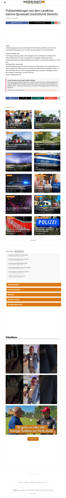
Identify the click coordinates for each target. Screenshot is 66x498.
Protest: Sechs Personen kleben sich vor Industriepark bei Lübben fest (46, 165)
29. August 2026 (12, 127)
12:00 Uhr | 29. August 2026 (16, 264)
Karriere (20, 482)
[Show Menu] (5, 2)
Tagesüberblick (13, 285)
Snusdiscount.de (42, 490)
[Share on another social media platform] (59, 23)
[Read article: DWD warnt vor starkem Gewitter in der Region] (19, 162)
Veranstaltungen (14, 290)
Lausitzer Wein (28, 490)
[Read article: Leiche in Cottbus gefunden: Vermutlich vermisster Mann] (19, 183)
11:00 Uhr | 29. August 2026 (16, 277)
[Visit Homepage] (34, 2)
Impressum (26, 482)
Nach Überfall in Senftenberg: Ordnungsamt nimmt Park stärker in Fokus (47, 144)
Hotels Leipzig (50, 490)
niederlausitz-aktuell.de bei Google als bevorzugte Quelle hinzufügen (41, 90)
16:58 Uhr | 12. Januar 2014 (12, 18)
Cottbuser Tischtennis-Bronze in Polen (16, 276)
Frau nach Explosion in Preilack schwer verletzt (18, 271)
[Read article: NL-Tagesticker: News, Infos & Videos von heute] (19, 119)
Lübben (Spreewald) (41, 154)
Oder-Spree (38, 196)
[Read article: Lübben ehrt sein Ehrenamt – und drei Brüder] (47, 183)
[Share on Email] (56, 23)
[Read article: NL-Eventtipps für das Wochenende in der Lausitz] (19, 204)
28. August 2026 (40, 148)
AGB (46, 482)
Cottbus (9, 154)
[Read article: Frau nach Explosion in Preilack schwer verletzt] (19, 140)
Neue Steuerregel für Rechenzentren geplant (17, 263)
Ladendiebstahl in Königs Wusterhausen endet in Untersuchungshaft (43, 229)
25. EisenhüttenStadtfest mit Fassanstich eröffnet (19, 267)
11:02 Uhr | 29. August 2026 (16, 273)
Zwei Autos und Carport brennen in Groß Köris (18, 259)
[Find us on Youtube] (34, 494)
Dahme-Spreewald (40, 175)
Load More (33, 240)
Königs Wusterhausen (41, 217)
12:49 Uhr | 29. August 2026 (16, 260)
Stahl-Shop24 (35, 490)
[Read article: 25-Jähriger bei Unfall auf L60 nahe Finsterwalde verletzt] (19, 225)
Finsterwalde (10, 217)
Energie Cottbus (14, 299)
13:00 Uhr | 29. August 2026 (16, 256)
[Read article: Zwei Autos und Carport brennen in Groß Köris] (47, 119)
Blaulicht (38, 111)
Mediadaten (33, 482)
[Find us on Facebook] (30, 494)
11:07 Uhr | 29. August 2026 (16, 268)
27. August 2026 (12, 212)
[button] (31, 358)
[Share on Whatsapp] (53, 23)
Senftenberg (39, 133)
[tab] (10, 251)
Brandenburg (10, 111)
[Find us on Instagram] (32, 494)
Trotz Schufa (21, 490)
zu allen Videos (33, 439)
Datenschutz (40, 482)
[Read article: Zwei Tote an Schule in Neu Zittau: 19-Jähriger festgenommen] (47, 204)
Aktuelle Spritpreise (15, 304)
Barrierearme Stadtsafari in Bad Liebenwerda (18, 255)
